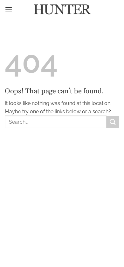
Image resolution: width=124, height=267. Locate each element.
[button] (8, 9)
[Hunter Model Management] (62, 9)
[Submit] (113, 122)
